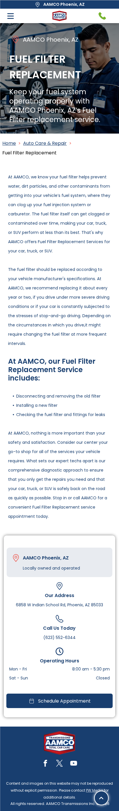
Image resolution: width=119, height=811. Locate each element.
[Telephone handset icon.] (102, 15)
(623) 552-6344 (59, 637)
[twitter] (59, 764)
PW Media (94, 790)
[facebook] (45, 764)
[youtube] (73, 764)
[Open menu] (10, 16)
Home (9, 143)
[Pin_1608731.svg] (16, 558)
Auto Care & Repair (45, 143)
